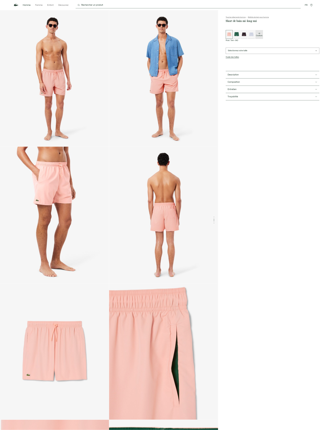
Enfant (50, 5)
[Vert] (236, 34)
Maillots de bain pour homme (258, 17)
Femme (39, 5)
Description (233, 75)
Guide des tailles (232, 57)
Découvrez (63, 5)
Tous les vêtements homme (236, 17)
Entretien (232, 89)
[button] (311, 5)
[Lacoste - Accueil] (16, 5)
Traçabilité (233, 97)
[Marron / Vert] (244, 34)
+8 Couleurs (259, 34)
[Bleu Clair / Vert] (251, 34)
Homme (27, 5)
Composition (234, 82)
